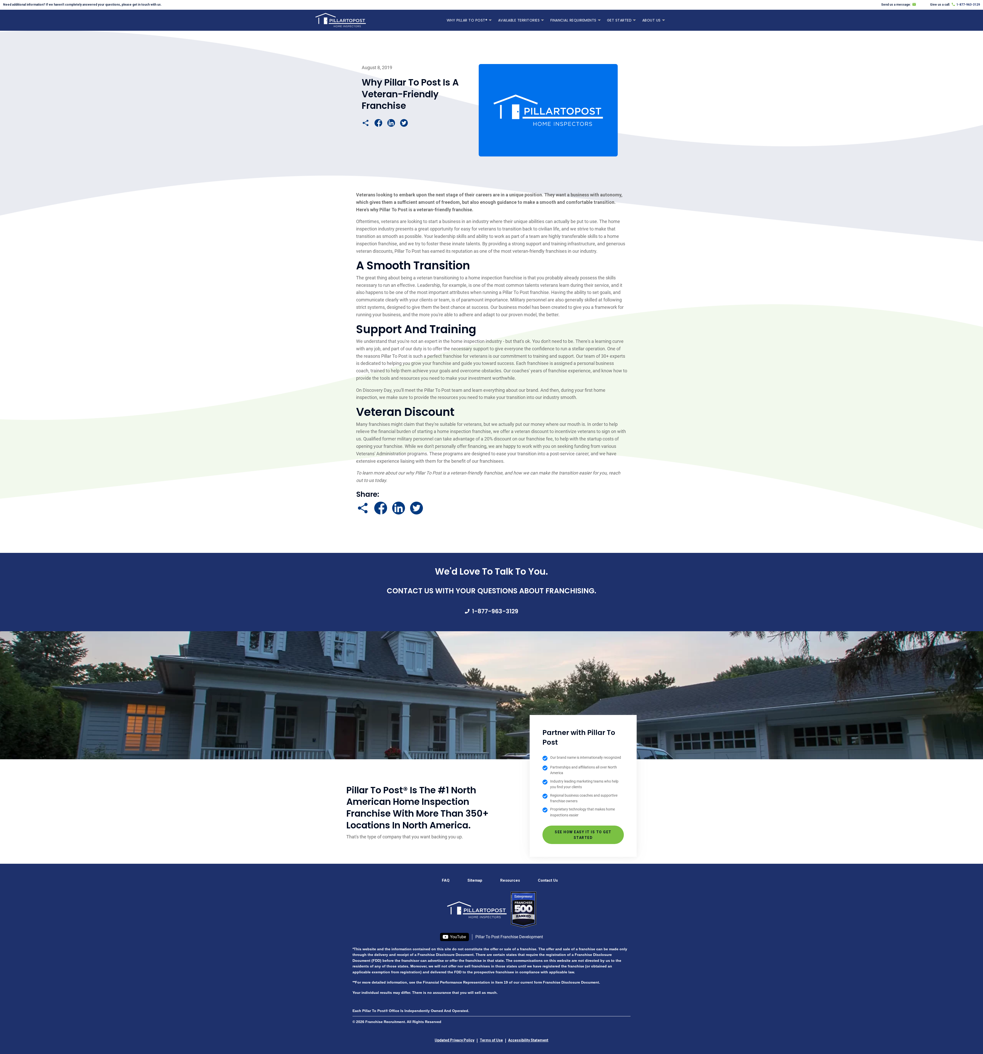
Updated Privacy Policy (454, 1040)
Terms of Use (491, 1040)
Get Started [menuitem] (619, 20)
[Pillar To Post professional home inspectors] (340, 19)
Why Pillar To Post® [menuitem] (467, 20)
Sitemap (474, 880)
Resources (510, 880)
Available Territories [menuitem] (519, 20)
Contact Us (548, 880)
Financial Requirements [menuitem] (573, 20)
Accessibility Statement (528, 1040)
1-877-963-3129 (495, 611)
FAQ (446, 880)
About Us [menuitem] (651, 20)
